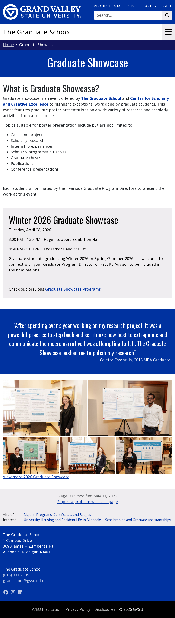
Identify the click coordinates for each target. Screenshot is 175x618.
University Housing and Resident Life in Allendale (62, 519)
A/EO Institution (47, 609)
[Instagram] (13, 592)
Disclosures (104, 609)
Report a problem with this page (87, 501)
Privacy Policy (78, 609)
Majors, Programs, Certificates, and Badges (57, 514)
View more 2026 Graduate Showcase (36, 476)
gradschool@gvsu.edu (23, 580)
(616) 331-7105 (16, 574)
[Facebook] (6, 592)
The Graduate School (37, 31)
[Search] (167, 15)
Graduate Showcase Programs (73, 289)
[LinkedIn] (20, 592)
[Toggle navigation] (168, 32)
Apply (151, 6)
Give (167, 6)
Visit (133, 6)
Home (8, 44)
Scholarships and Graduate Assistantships (138, 519)
